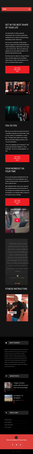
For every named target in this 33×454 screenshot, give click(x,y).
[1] (16, 283)
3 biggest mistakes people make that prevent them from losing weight (21, 385)
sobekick (13, 389)
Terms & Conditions (11, 440)
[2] (19, 283)
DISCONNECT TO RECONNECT (18, 397)
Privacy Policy (22, 440)
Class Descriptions (8, 424)
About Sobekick (7, 422)
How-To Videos (7, 427)
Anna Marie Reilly (15, 278)
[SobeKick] (16, 4)
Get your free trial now (17, 69)
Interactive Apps (8, 419)
